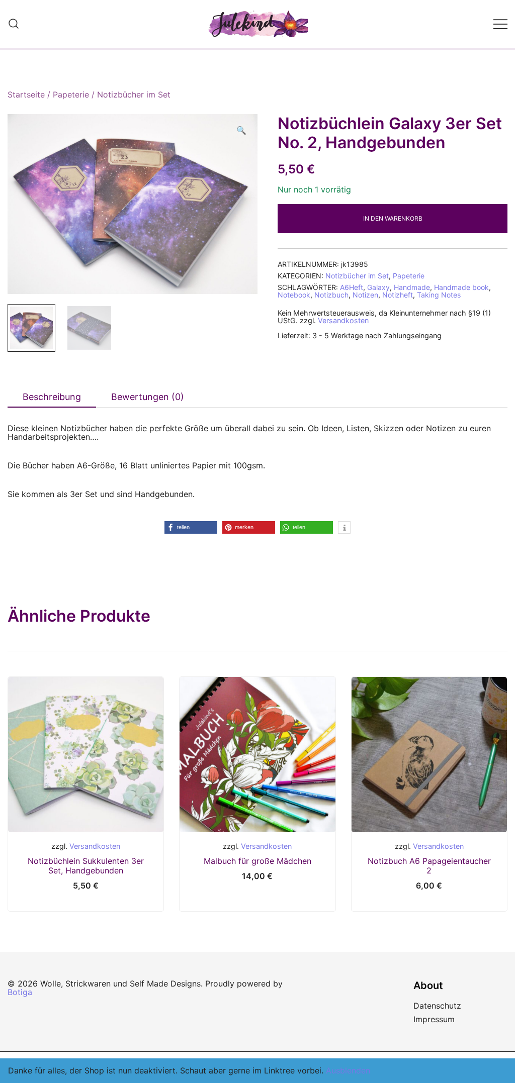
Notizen (365, 294)
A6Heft (351, 287)
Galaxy (378, 287)
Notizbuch (331, 294)
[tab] (52, 397)
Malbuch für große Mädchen (257, 861)
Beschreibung (52, 396)
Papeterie (71, 94)
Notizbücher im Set (133, 94)
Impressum (434, 1019)
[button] (241, 130)
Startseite (26, 94)
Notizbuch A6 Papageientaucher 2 (429, 865)
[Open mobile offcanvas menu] (500, 24)
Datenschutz (437, 1006)
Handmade (412, 287)
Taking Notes (439, 294)
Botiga (20, 992)
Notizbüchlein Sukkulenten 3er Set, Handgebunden (86, 865)
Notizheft (397, 294)
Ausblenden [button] (348, 1070)
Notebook (294, 294)
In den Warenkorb (392, 218)
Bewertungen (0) (147, 396)
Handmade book (461, 287)
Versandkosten (343, 320)
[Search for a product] (14, 24)
